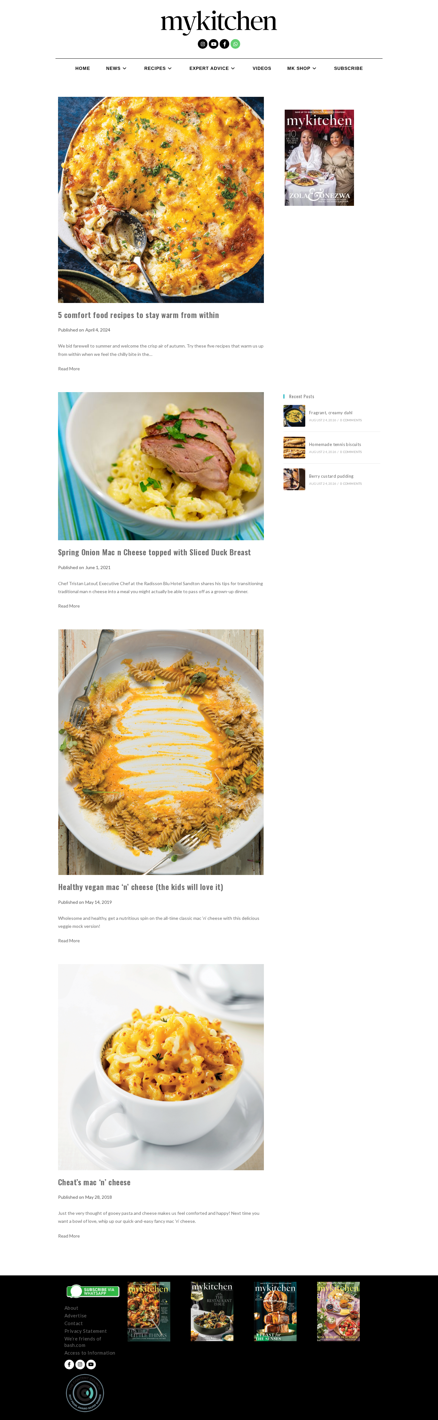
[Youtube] (213, 44)
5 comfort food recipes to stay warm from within (140, 314)
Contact (73, 1323)
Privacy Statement (85, 1331)
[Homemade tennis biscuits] (294, 447)
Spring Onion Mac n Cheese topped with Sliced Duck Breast (154, 552)
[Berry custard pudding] (294, 479)
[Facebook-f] (224, 44)
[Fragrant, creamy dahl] (294, 416)
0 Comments (351, 420)
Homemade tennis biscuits (335, 444)
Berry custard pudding (332, 476)
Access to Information (90, 1353)
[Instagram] (202, 44)
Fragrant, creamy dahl (330, 412)
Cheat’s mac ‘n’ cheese (94, 1182)
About (71, 1308)
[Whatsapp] (235, 44)
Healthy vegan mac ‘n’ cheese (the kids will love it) (140, 886)
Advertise (75, 1315)
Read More (69, 368)
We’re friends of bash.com (83, 1342)
